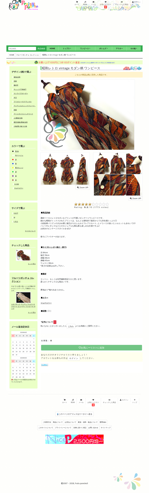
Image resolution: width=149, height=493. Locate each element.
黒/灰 (17, 151)
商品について (58, 422)
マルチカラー (46, 303)
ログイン (73, 358)
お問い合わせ (93, 428)
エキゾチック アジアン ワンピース (23, 304)
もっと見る (32, 264)
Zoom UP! (83, 187)
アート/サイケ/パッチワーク (23, 114)
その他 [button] (133, 48)
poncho (83, 483)
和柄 (15, 110)
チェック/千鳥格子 (20, 89)
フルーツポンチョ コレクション (27, 55)
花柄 (15, 81)
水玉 (15, 97)
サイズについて (30, 231)
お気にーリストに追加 (92, 347)
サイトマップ (106, 428)
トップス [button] (66, 48)
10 (107, 204)
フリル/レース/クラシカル (23, 102)
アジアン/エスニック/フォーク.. (25, 106)
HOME (11, 55)
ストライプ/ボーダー (21, 93)
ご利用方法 (47, 422)
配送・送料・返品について (88, 422)
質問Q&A (103, 422)
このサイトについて (45, 428)
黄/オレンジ (19, 168)
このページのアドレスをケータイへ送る (75, 414)
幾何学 (16, 85)
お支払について (70, 422)
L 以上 (16, 221)
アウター (119, 48)
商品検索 (41, 48)
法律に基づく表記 (79, 428)
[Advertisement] (74, 28)
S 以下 (16, 213)
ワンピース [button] (84, 48)
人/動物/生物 (18, 118)
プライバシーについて (63, 428)
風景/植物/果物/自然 (21, 122)
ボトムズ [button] (102, 48)
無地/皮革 (17, 77)
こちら (71, 326)
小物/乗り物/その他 (20, 126)
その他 (16, 184)
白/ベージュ (19, 155)
